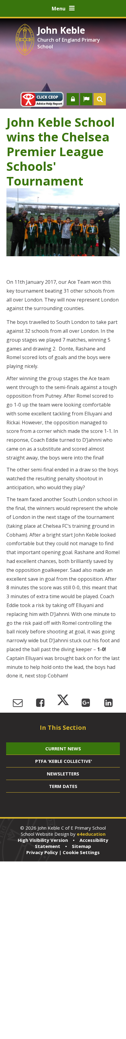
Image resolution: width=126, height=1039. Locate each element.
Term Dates (63, 786)
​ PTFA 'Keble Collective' (63, 761)
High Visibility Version (43, 840)
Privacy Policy (42, 852)
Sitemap (81, 846)
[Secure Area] (73, 99)
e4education (91, 834)
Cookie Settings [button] (81, 852)
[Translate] (86, 99)
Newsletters (63, 774)
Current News (63, 748)
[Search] (100, 99)
